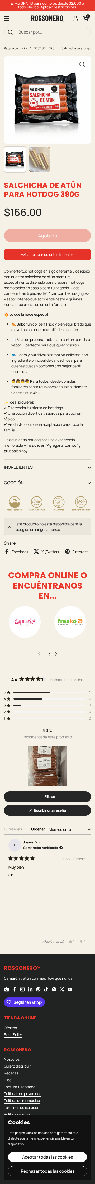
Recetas (11, 1072)
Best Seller (13, 1034)
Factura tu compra (19, 1086)
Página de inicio (15, 48)
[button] (85, 18)
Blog (7, 1079)
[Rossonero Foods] (47, 18)
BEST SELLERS (44, 48)
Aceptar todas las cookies (47, 1157)
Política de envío (17, 1114)
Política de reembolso (22, 1100)
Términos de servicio (21, 1107)
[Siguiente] (84, 891)
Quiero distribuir (17, 1066)
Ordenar (38, 828)
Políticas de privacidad (22, 1093)
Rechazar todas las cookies (47, 1171)
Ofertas (10, 1027)
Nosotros (12, 1059)
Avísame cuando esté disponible (47, 254)
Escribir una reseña (57, 811)
